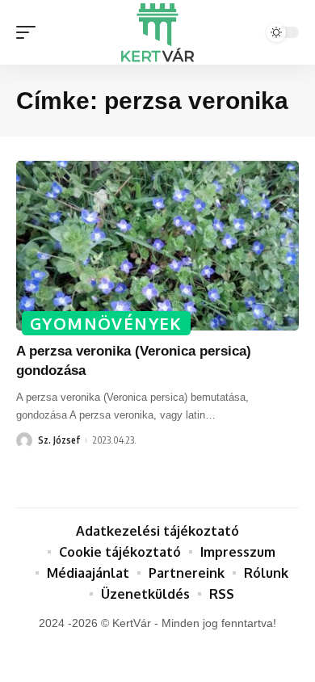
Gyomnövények (106, 323)
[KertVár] (157, 32)
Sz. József (59, 440)
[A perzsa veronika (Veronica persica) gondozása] (157, 245)
